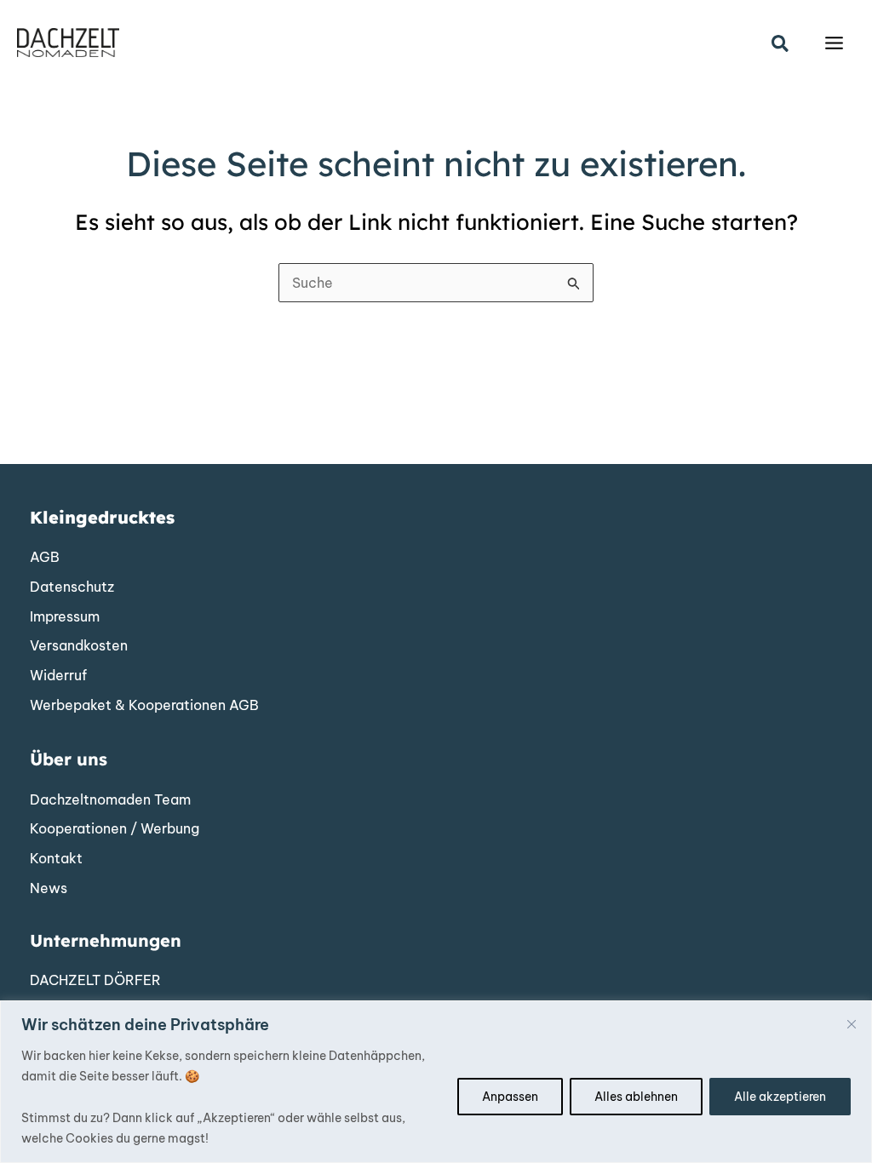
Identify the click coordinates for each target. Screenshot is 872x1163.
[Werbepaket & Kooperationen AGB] (144, 706)
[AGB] (45, 557)
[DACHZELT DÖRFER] (95, 981)
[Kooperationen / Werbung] (114, 829)
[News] (48, 889)
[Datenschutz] (72, 587)
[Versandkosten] (79, 646)
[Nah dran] (851, 1024)
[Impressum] (65, 617)
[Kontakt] (56, 859)
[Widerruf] (58, 676)
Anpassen (510, 1096)
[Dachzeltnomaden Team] (110, 800)
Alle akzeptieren (780, 1096)
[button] (781, 45)
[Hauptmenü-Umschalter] (834, 43)
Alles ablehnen (636, 1096)
